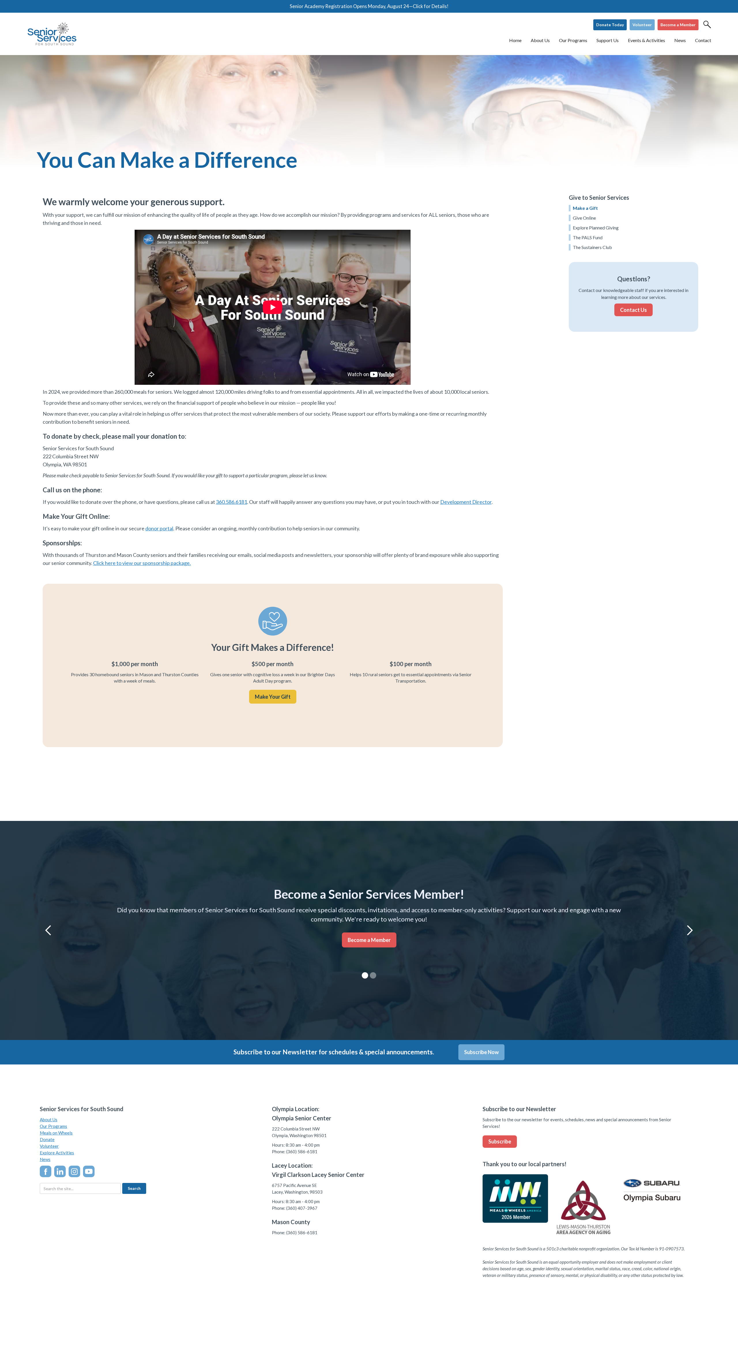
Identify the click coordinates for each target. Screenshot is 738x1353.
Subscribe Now (481, 1052)
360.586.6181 (231, 502)
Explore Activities (57, 1152)
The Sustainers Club (592, 247)
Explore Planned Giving (596, 227)
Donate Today (610, 24)
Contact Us (633, 310)
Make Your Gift (273, 697)
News (45, 1159)
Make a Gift (585, 208)
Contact (703, 40)
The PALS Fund (588, 237)
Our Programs (53, 1126)
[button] (540, 40)
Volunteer (642, 24)
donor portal (159, 528)
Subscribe (499, 1141)
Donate (47, 1139)
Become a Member (678, 24)
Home (515, 40)
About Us (48, 1119)
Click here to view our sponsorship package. (142, 563)
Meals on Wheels (56, 1132)
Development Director (466, 502)
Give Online (584, 218)
